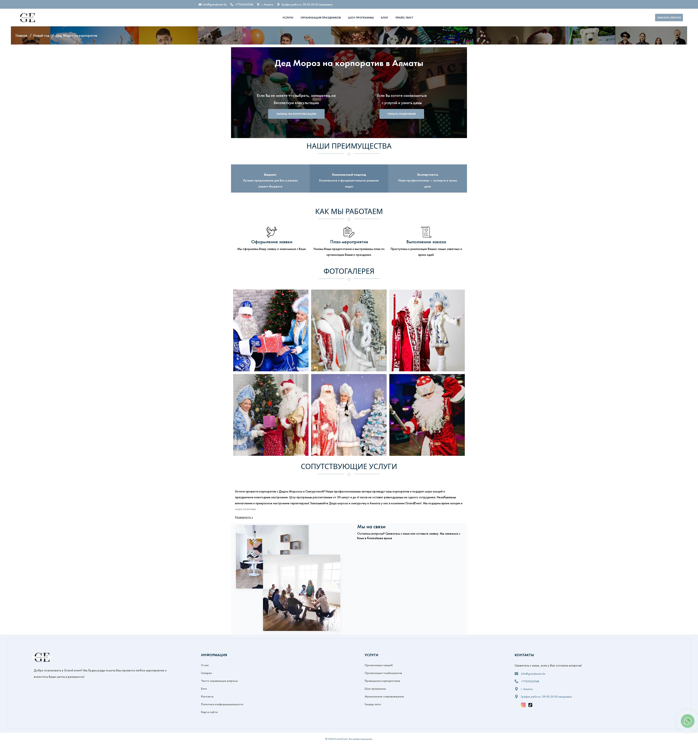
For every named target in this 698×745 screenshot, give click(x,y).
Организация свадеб (379, 665)
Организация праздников (320, 17)
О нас (205, 665)
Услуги (287, 17)
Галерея (206, 673)
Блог (384, 17)
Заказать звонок (669, 17)
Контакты (207, 696)
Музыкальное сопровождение (384, 696)
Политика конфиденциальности (222, 704)
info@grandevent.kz (214, 4)
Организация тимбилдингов (383, 673)
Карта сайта (209, 712)
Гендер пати (373, 704)
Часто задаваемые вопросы (219, 681)
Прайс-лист (404, 17)
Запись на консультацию (296, 114)
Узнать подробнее (402, 114)
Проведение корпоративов (382, 681)
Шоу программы (361, 17)
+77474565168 (244, 4)
